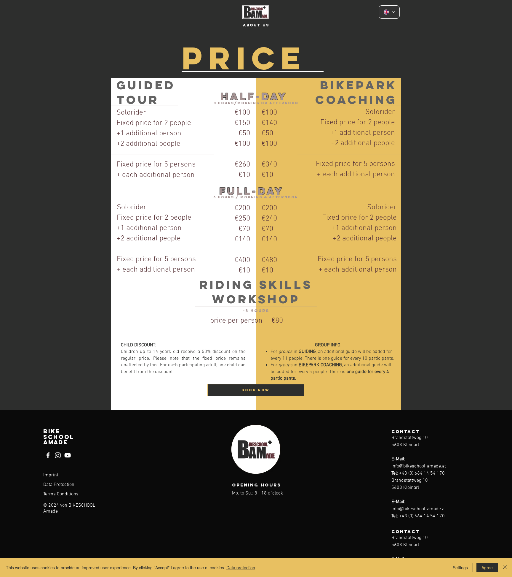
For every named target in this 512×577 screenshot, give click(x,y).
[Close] (504, 567)
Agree (487, 567)
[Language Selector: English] (389, 12)
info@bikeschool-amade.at (418, 466)
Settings (460, 567)
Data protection (240, 567)
